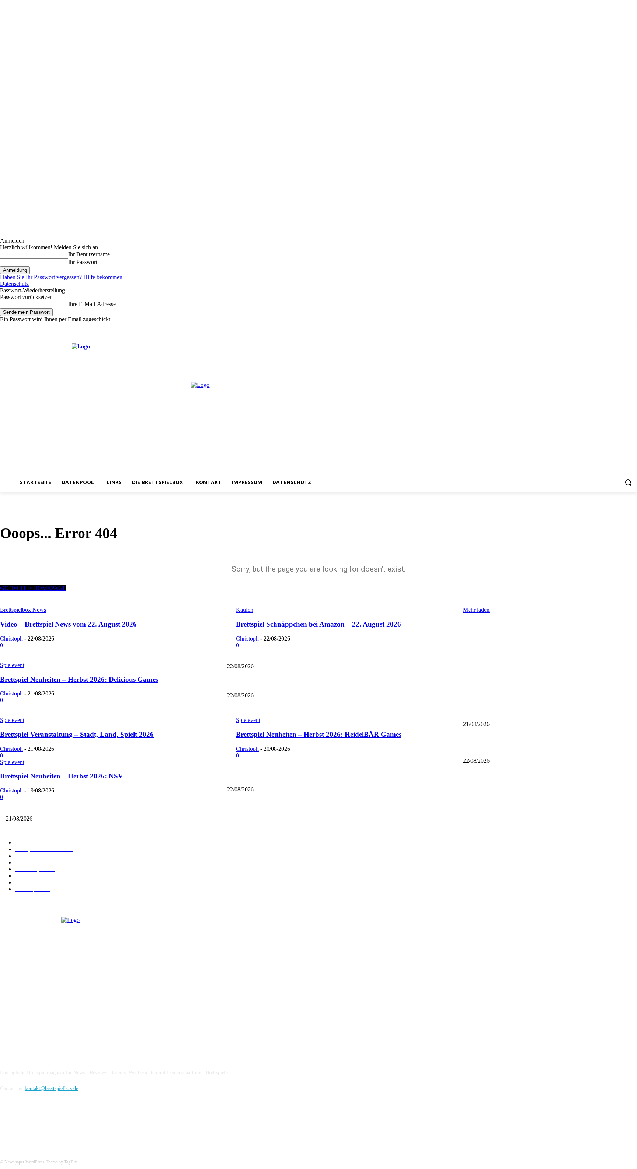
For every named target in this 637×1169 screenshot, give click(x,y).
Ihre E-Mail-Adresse (92, 304)
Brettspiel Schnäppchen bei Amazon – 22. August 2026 (284, 683)
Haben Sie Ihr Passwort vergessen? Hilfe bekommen (61, 277)
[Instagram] (612, 328)
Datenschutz (14, 284)
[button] (628, 482)
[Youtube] (633, 328)
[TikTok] (45, 1122)
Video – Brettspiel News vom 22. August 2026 (511, 654)
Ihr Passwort (82, 262)
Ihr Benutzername (89, 254)
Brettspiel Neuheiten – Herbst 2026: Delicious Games (282, 712)
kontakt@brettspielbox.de (51, 1088)
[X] (622, 328)
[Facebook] (602, 328)
